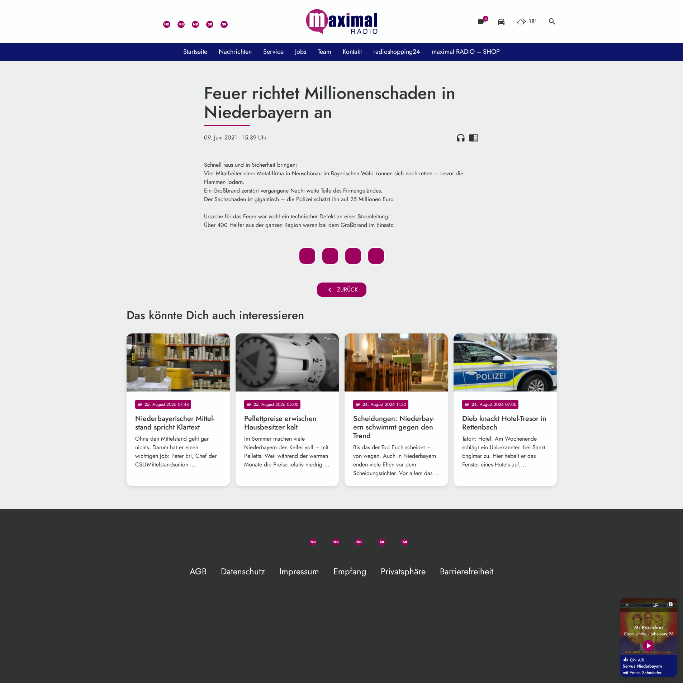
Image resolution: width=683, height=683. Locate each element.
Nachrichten (235, 51)
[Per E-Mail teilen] (376, 256)
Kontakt (352, 51)
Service (273, 51)
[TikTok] (234, 21)
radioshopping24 (396, 51)
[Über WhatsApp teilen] (353, 256)
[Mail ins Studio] (134, 21)
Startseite (195, 51)
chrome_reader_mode (474, 138)
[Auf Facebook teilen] (307, 256)
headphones (461, 138)
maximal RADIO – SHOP (466, 51)
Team (324, 51)
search (552, 21)
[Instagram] (191, 21)
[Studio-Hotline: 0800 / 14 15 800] (148, 21)
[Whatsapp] (162, 21)
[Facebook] (177, 21)
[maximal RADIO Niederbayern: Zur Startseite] (342, 21)
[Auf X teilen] (330, 256)
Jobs (300, 51)
